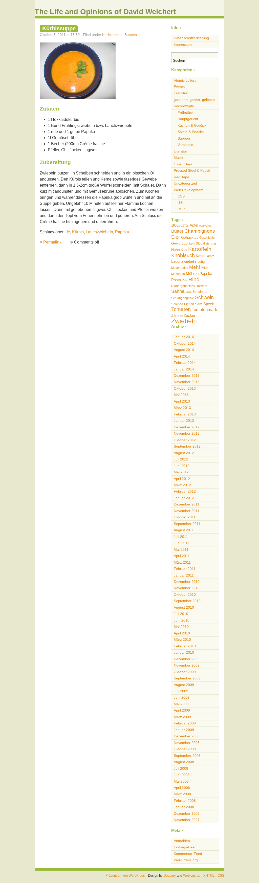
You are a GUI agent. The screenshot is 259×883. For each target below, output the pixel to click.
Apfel (194, 225)
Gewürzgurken (183, 243)
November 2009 (187, 665)
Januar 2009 (184, 730)
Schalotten (200, 292)
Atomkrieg (205, 225)
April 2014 (182, 356)
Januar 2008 (184, 807)
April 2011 (182, 556)
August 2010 (184, 607)
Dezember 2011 (186, 504)
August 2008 (184, 762)
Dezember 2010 (187, 582)
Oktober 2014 (185, 343)
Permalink (52, 242)
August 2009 (184, 685)
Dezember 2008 (187, 736)
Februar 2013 (185, 414)
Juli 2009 (181, 691)
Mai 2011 (181, 549)
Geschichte (207, 237)
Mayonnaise (179, 268)
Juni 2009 (181, 697)
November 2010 (187, 588)
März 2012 (182, 485)
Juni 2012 (181, 466)
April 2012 (182, 479)
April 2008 (182, 788)
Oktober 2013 (185, 388)
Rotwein (201, 286)
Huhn (175, 250)
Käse (200, 256)
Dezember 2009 (187, 659)
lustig (201, 261)
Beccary (170, 875)
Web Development (188, 190)
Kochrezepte (112, 35)
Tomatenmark (204, 309)
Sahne (177, 291)
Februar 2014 (185, 363)
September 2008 (187, 756)
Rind (194, 279)
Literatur (180, 151)
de (68, 232)
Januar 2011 (184, 575)
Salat (188, 291)
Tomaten (181, 309)
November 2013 (187, 382)
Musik (178, 158)
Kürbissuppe (59, 28)
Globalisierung (206, 243)
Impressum (183, 44)
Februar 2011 (185, 569)
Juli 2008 (181, 768)
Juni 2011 (181, 543)
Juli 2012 (181, 459)
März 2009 (182, 717)
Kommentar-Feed (188, 854)
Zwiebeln (184, 320)
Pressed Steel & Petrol (192, 170)
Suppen (130, 35)
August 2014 (184, 350)
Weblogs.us (191, 875)
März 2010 (182, 639)
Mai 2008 (181, 781)
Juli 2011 (181, 537)
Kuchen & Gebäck (192, 125)
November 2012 (187, 433)
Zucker (189, 315)
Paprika (122, 232)
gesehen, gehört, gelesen (194, 100)
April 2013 (182, 401)
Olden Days (183, 164)
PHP (181, 209)
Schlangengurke (182, 298)
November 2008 (187, 743)
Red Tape (181, 177)
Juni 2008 (181, 775)
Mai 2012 (181, 472)
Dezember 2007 (187, 813)
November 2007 (187, 820)
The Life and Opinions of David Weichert (105, 12)
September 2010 (187, 601)
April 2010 (182, 633)
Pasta (176, 280)
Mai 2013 (181, 395)
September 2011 (187, 524)
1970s (185, 225)
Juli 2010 (181, 614)
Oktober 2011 (185, 517)
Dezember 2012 (187, 427)
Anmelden (182, 841)
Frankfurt (181, 93)
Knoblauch (183, 255)
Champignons (199, 231)
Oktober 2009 (185, 672)
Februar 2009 (185, 723)
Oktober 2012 (185, 440)
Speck (208, 304)
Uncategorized (185, 183)
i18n (181, 203)
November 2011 (186, 511)
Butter (177, 231)
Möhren (192, 273)
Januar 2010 (184, 652)
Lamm (209, 256)
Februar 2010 (185, 646)
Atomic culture (185, 80)
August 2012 (184, 453)
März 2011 (182, 562)
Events (179, 87)
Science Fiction (182, 304)
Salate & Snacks (191, 132)
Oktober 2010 (185, 594)
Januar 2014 (184, 369)
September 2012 (187, 446)
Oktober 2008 (185, 749)
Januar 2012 (184, 498)
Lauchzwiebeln (99, 232)
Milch (204, 268)
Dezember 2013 (187, 375)
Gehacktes (189, 237)
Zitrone (177, 315)
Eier (175, 237)
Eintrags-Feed (185, 847)
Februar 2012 (185, 491)
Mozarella (178, 274)
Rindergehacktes (183, 286)
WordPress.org (186, 860)
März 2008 (182, 794)
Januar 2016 (184, 337)
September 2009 (187, 678)
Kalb (184, 250)
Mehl (194, 267)
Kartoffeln (199, 249)
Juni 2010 (181, 620)
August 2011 (184, 530)
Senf (198, 304)
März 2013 (182, 408)
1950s (175, 225)
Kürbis (78, 232)
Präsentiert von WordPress (125, 875)
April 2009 (182, 710)
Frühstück (185, 113)
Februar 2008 (185, 801)
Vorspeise (185, 145)
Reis (184, 280)
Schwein (204, 297)
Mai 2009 (181, 704)
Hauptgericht (188, 119)
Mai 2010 (181, 627)
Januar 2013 (184, 420)
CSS (181, 196)
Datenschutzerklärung (191, 38)
